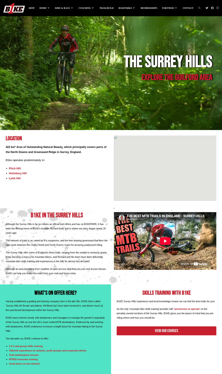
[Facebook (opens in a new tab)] (212, 8)
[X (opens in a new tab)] (207, 8)
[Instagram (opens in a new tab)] (217, 8)
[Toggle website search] (199, 8)
